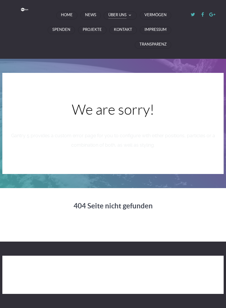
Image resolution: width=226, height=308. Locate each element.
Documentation (137, 264)
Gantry (103, 264)
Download (175, 264)
